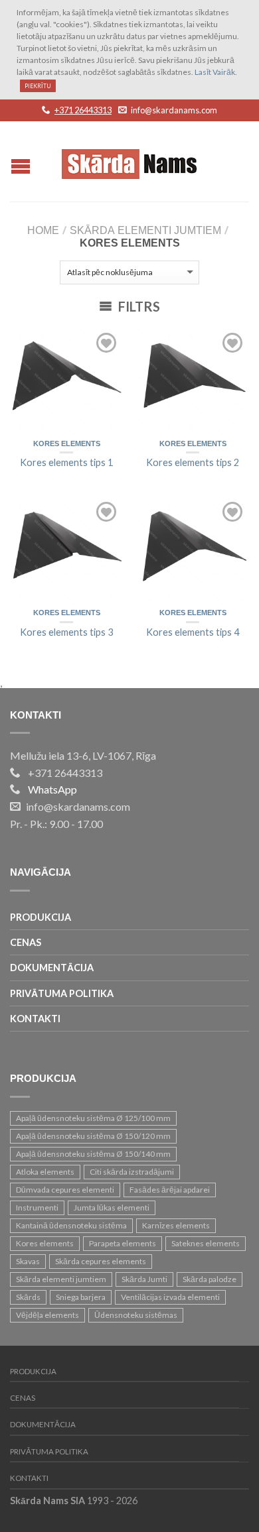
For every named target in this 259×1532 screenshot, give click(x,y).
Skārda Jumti (144, 1279)
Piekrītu (38, 85)
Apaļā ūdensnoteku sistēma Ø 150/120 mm (93, 1136)
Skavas (28, 1261)
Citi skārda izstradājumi (132, 1172)
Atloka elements (45, 1172)
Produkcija (40, 917)
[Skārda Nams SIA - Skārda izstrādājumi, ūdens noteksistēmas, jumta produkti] (131, 161)
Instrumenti (37, 1207)
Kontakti (35, 1018)
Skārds (28, 1297)
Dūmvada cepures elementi (65, 1190)
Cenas (25, 942)
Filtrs (138, 306)
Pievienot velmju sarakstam (106, 343)
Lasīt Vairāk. (216, 72)
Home (43, 231)
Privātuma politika (62, 993)
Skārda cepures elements (100, 1261)
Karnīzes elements (176, 1225)
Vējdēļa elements (47, 1315)
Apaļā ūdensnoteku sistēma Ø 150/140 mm (93, 1154)
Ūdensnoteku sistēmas (135, 1315)
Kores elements (66, 444)
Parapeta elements (122, 1243)
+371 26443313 (83, 110)
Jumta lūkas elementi (111, 1207)
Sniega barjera (81, 1297)
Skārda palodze (209, 1279)
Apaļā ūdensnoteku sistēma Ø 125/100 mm (93, 1118)
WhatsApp (52, 789)
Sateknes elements (205, 1243)
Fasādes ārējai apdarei (170, 1190)
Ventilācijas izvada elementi (170, 1297)
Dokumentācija (52, 967)
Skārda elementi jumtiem (145, 231)
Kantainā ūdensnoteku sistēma (71, 1225)
